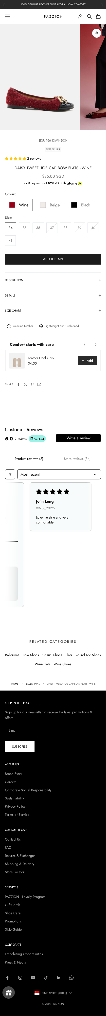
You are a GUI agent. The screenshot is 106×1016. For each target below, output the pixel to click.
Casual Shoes (52, 654)
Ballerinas (12, 654)
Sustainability (14, 798)
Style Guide (13, 929)
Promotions (13, 921)
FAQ (8, 847)
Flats (69, 654)
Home (14, 684)
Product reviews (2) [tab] (29, 458)
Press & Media (15, 962)
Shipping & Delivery (19, 863)
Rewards (8, 992)
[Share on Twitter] (25, 384)
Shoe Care (12, 913)
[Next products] (95, 344)
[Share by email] (39, 384)
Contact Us (13, 839)
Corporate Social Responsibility (28, 790)
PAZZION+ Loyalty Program (25, 896)
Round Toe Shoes (88, 654)
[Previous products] (84, 344)
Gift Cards (12, 904)
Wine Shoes (62, 664)
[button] (16, 158)
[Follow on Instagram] (20, 977)
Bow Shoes (31, 654)
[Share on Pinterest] (32, 384)
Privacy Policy (15, 806)
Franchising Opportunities (24, 953)
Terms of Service (17, 814)
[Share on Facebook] (18, 384)
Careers (11, 781)
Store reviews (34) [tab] (77, 458)
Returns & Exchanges (20, 855)
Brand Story (13, 773)
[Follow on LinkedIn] (58, 977)
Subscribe (19, 746)
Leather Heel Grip (41, 357)
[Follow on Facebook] (7, 977)
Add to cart (53, 259)
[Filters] (10, 474)
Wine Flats (42, 664)
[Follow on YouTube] (33, 977)
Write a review (78, 438)
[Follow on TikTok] (45, 977)
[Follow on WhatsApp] (71, 977)
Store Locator (14, 871)
